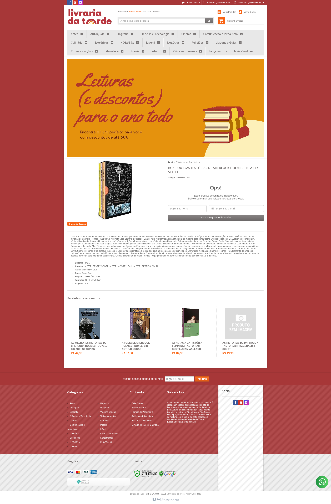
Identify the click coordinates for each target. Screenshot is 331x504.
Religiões (104, 408)
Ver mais (91, 344)
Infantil (103, 429)
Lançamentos (106, 438)
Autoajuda (74, 408)
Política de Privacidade (142, 416)
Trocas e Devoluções (142, 420)
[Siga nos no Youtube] (75, 3)
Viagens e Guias (108, 412)
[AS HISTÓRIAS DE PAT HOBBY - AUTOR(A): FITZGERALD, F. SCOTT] (241, 332)
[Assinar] (202, 379)
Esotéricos (75, 438)
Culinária (74, 433)
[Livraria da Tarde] (90, 16)
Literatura (104, 420)
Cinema (73, 420)
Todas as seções (184, 162)
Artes (72, 403)
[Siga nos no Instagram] (80, 3)
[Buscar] (209, 20)
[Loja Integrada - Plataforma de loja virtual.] (165, 499)
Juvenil (73, 446)
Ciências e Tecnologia (80, 416)
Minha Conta (250, 12)
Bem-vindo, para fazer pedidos (139, 11)
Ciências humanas (109, 433)
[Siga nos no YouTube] (240, 403)
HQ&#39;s (75, 442)
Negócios (104, 403)
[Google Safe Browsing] (167, 473)
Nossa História (139, 408)
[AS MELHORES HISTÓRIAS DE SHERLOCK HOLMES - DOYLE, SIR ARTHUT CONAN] (89, 332)
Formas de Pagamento (142, 412)
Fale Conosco (193, 2)
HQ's (196, 162)
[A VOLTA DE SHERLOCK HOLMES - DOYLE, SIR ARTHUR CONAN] (140, 332)
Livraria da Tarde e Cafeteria (145, 425)
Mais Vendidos (107, 442)
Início (173, 162)
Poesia (103, 425)
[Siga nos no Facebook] (69, 3)
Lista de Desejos (78, 224)
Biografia (74, 412)
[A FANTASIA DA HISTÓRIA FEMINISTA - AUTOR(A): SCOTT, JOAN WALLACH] (190, 332)
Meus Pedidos (229, 12)
